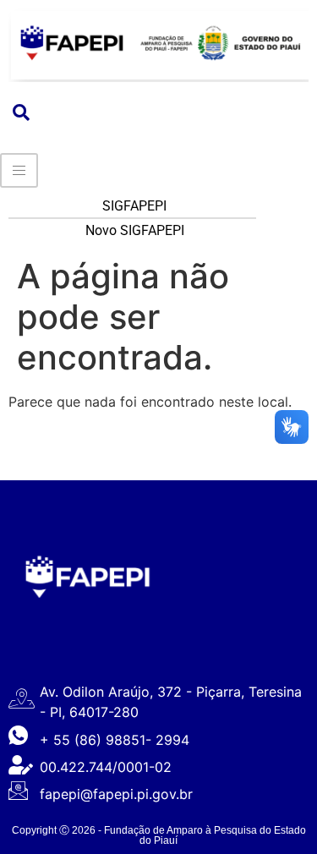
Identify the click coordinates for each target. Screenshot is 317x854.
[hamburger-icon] (19, 170)
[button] (21, 113)
